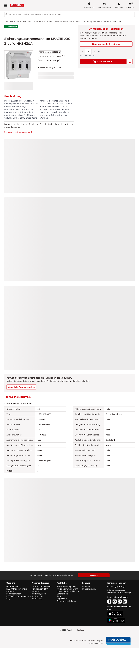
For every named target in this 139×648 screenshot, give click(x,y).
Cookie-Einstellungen (115, 640)
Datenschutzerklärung (56, 641)
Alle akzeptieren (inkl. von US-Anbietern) (115, 619)
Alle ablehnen (115, 629)
